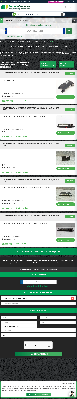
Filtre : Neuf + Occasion (66, 64)
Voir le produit (64, 97)
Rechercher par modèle (13, 37)
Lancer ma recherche (39, 354)
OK (69, 31)
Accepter (32, 394)
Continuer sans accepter (68, 383)
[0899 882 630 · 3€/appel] (56, 2)
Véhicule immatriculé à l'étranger (38, 286)
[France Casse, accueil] (15, 7)
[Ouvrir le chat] (72, 395)
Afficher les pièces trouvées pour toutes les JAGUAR (38, 252)
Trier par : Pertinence (48, 64)
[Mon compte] (66, 7)
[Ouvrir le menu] (74, 7)
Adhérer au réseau (71, 1)
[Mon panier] (70, 7)
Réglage (44, 394)
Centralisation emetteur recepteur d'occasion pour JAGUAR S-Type (32, 73)
